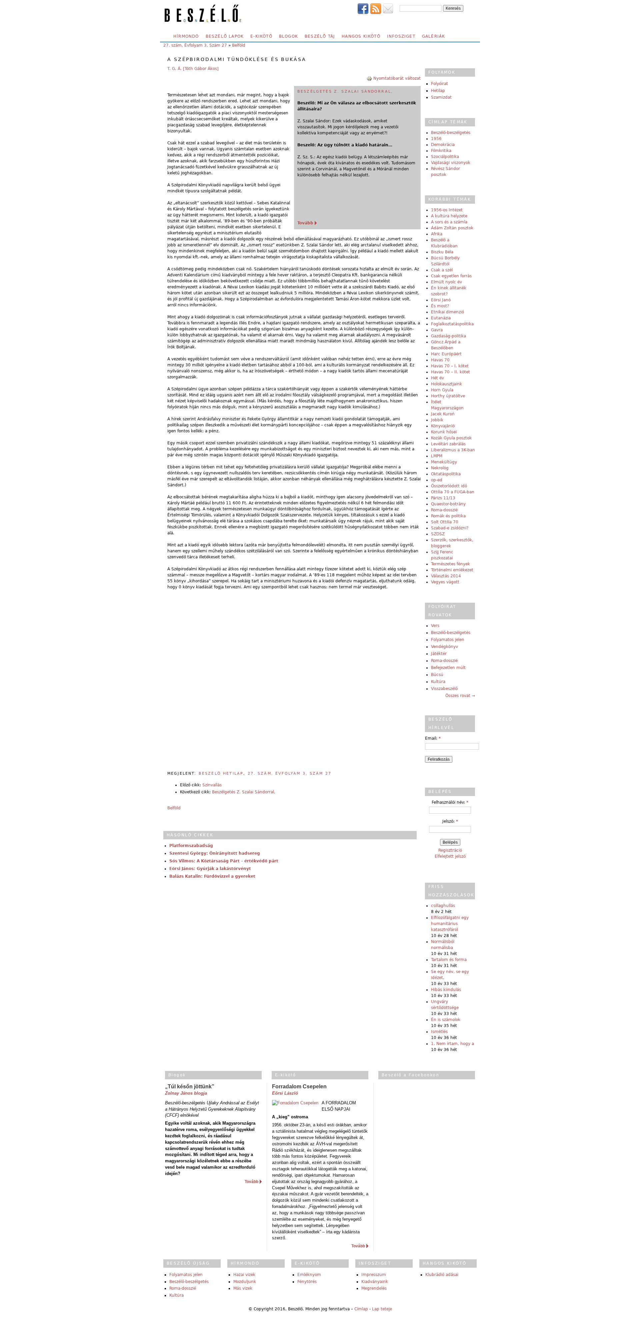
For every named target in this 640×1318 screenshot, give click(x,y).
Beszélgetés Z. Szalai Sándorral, (345, 91)
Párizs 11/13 (443, 498)
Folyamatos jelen (447, 639)
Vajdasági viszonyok (450, 162)
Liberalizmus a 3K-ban (453, 450)
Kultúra (438, 681)
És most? (440, 306)
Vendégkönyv (444, 646)
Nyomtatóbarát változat (397, 78)
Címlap (361, 1309)
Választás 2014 (446, 576)
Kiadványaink (374, 1281)
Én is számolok (445, 1019)
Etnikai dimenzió (447, 312)
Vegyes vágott (445, 582)
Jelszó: (450, 821)
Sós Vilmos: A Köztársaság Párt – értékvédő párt (223, 861)
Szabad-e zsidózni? (449, 528)
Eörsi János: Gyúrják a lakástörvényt (210, 868)
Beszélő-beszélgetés (450, 132)
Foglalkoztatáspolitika (452, 324)
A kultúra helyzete (449, 216)
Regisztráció (450, 850)
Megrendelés (374, 1288)
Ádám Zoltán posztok (452, 228)
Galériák (433, 36)
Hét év (437, 378)
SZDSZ (438, 534)
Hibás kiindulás (446, 989)
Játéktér (439, 653)
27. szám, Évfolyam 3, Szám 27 (195, 45)
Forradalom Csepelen (299, 1086)
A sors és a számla (449, 222)
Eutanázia (441, 318)
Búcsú (437, 674)
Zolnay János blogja (186, 1093)
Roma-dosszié (444, 510)
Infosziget (401, 36)
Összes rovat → (460, 695)
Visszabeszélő (444, 688)
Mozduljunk (244, 1281)
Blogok (288, 36)
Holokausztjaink (446, 384)
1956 (436, 138)
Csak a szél (442, 270)
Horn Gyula (442, 390)
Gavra (437, 330)
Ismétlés (439, 1031)
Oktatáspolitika (446, 474)
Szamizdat (441, 97)
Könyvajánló (443, 426)
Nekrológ (440, 468)
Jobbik (437, 420)
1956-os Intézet (447, 210)
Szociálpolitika (445, 156)
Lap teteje (382, 1309)
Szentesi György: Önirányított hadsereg (214, 853)
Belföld (238, 45)
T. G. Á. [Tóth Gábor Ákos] (193, 68)
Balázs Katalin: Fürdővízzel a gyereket (212, 876)
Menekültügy (444, 462)
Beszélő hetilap (221, 773)
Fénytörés (307, 1281)
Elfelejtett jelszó (450, 856)
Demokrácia (443, 144)
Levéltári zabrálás (448, 444)
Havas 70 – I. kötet (450, 366)
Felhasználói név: (450, 802)
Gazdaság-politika (448, 336)
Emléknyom (309, 1274)
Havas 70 (440, 360)
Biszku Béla (442, 252)
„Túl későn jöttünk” (189, 1086)
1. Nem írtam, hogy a (452, 1043)
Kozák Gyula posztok (451, 438)
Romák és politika (448, 516)
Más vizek (242, 1288)
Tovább (305, 223)
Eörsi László (285, 1093)
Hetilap (438, 90)
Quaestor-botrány (448, 504)
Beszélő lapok (225, 36)
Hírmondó (186, 36)
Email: (433, 738)
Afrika (436, 234)
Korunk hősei (444, 432)
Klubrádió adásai (441, 1274)
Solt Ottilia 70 (444, 522)
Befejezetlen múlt (448, 667)
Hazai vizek (244, 1274)
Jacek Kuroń (443, 414)
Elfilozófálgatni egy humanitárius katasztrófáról (450, 923)
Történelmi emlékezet (452, 570)
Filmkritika (441, 150)
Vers (435, 625)
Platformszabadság (191, 845)
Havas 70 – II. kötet (450, 372)
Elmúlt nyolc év (446, 282)
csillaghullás (443, 905)
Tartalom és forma (449, 959)
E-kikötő (261, 36)
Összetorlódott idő (449, 486)
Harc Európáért (446, 354)
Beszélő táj (320, 36)
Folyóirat (439, 83)
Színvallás (212, 785)
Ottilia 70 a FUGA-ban (452, 492)
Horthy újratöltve (448, 396)
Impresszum (373, 1274)
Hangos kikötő (361, 36)
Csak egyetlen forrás (451, 276)
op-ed (436, 480)
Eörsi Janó (441, 300)
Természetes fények (450, 564)
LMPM (436, 456)
